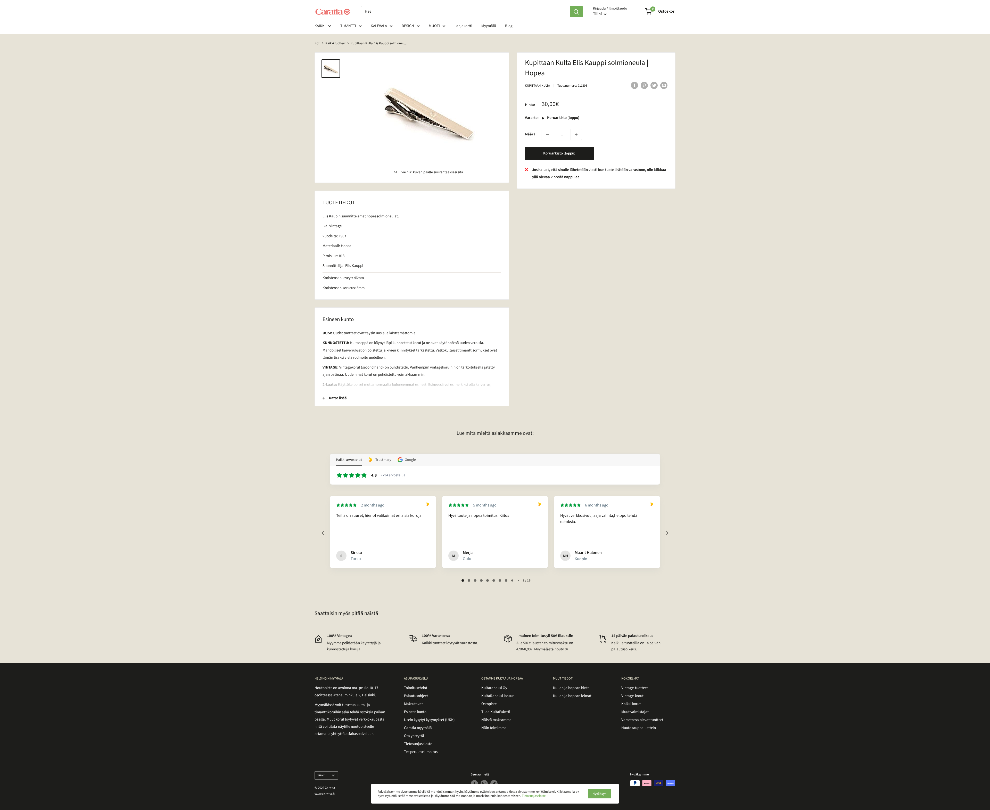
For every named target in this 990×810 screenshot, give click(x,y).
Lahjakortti (463, 26)
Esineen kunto (415, 712)
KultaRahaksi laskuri (498, 696)
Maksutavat (413, 704)
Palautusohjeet (416, 696)
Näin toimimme (493, 728)
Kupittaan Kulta (537, 85)
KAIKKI (320, 26)
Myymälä (488, 26)
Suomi (321, 775)
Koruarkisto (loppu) (559, 153)
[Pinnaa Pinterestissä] (644, 85)
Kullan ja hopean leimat (572, 696)
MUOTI (434, 26)
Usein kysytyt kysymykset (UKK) (429, 720)
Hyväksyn (599, 793)
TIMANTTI (348, 26)
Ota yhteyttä (414, 736)
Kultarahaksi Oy (494, 688)
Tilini (598, 14)
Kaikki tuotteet (335, 43)
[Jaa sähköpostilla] (663, 85)
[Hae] (576, 11)
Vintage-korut (632, 696)
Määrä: (531, 134)
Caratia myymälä (418, 728)
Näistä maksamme (496, 720)
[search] (465, 11)
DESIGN (408, 26)
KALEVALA (379, 26)
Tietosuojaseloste (418, 744)
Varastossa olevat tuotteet (642, 720)
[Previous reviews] (323, 533)
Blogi (509, 26)
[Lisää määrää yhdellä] (576, 134)
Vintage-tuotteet (634, 688)
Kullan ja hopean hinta (571, 688)
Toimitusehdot (415, 688)
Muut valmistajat (635, 712)
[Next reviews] (667, 533)
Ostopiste (489, 704)
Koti (317, 43)
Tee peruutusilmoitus (421, 752)
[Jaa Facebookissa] (634, 85)
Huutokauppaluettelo (638, 728)
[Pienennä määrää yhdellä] (547, 134)
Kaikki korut (631, 704)
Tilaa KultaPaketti (495, 712)
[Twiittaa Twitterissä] (654, 85)
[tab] (463, 580)
